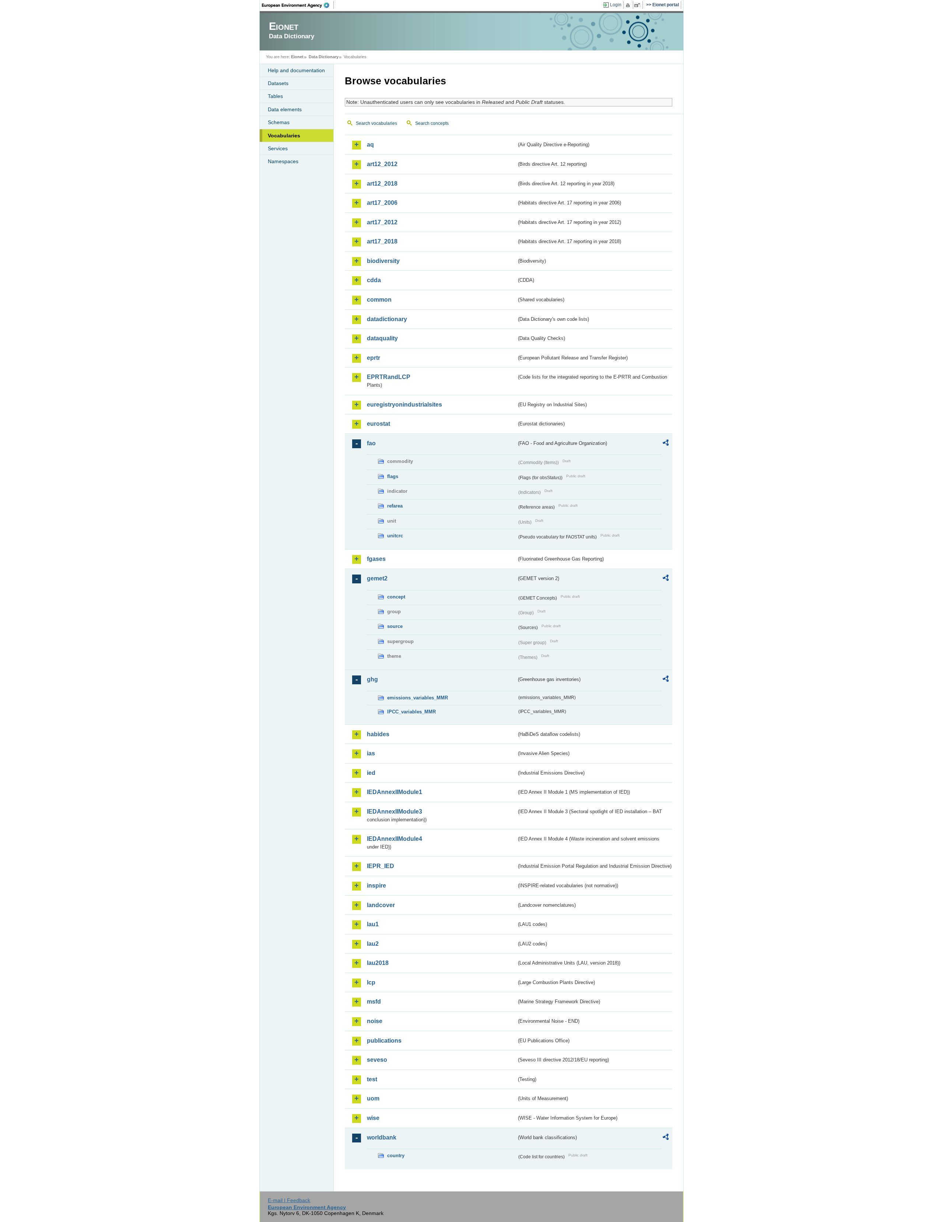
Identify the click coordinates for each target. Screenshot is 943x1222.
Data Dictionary (324, 57)
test (372, 1079)
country (395, 1155)
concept (396, 597)
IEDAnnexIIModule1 (394, 792)
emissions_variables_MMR (417, 697)
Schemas (279, 122)
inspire (376, 885)
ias (371, 753)
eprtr (373, 358)
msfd (374, 1001)
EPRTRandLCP (388, 377)
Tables (275, 96)
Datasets (278, 83)
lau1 (373, 924)
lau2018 (378, 963)
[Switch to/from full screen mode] (638, 5)
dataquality (382, 338)
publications (384, 1040)
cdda (374, 280)
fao (371, 443)
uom (373, 1098)
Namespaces (283, 161)
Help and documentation (296, 70)
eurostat (378, 424)
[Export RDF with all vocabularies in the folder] (666, 443)
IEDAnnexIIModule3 (394, 811)
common (379, 299)
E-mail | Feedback (289, 1200)
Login (615, 5)
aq (370, 144)
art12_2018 (382, 183)
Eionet (297, 57)
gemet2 (377, 578)
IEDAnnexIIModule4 (394, 839)
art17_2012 (382, 222)
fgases (376, 559)
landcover (381, 905)
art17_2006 (382, 203)
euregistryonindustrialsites (404, 404)
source (395, 626)
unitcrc (395, 535)
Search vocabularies (376, 123)
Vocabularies (284, 135)
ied (371, 773)
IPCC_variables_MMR (411, 711)
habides (378, 734)
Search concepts (432, 123)
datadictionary (387, 319)
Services (278, 148)
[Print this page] (629, 5)
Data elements (285, 109)
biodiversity (383, 261)
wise (373, 1118)
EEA (298, 5)
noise (374, 1021)
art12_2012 (382, 164)
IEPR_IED (380, 866)
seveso (377, 1060)
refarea (395, 506)
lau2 (373, 944)
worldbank (381, 1137)
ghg (372, 679)
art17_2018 (382, 241)
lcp (371, 982)
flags (392, 476)
